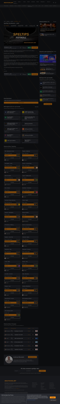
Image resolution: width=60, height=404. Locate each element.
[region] (30, 399)
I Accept (52, 397)
